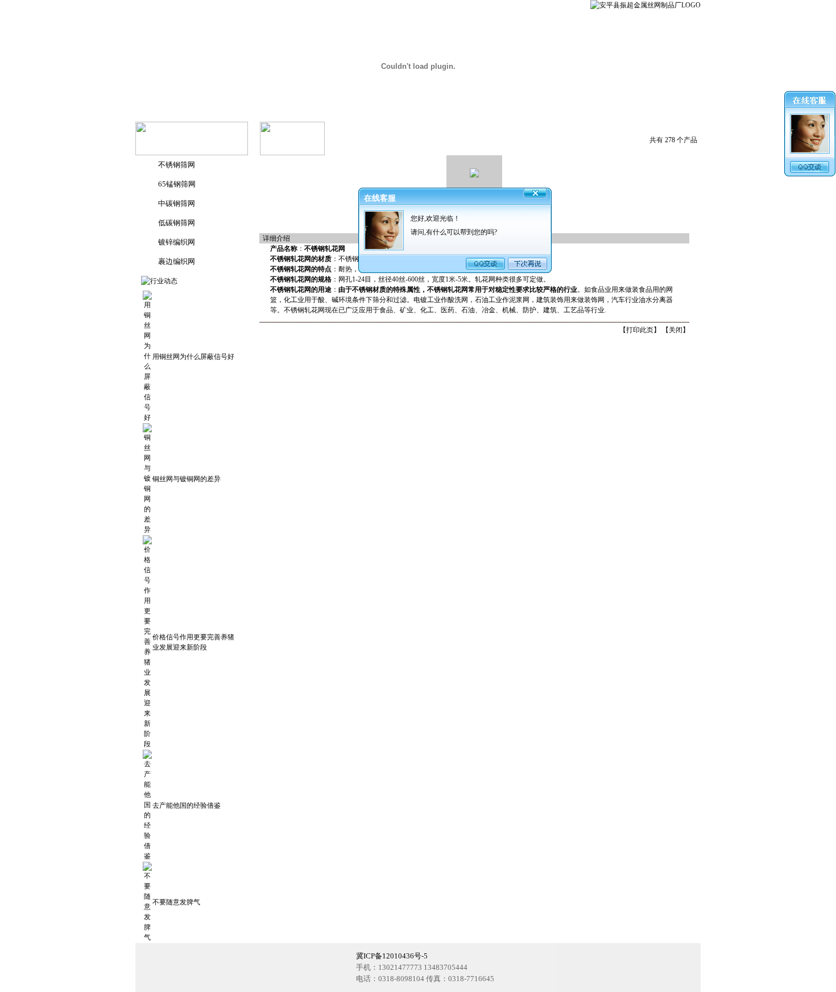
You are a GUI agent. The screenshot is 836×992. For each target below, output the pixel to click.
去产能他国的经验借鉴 (186, 805)
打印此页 (639, 330)
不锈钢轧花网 (290, 259)
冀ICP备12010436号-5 (392, 956)
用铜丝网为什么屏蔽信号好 (193, 357)
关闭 (675, 330)
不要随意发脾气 (176, 902)
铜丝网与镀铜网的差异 (186, 479)
